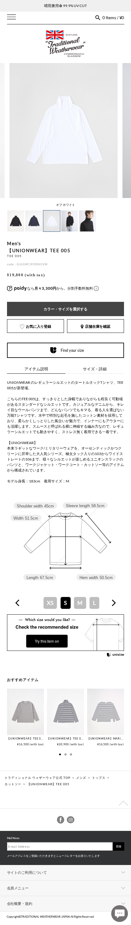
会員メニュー (18, 888)
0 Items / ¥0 (113, 17)
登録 (118, 846)
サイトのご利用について (27, 872)
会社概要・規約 (20, 903)
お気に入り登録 (38, 326)
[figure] (17, 602)
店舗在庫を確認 (98, 326)
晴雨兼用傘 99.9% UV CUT (65, 5)
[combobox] (65, 603)
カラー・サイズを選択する (65, 309)
